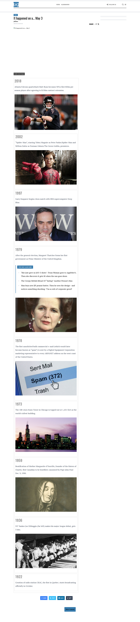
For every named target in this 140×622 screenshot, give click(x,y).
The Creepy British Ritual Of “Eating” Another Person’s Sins (46, 281)
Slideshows (65, 4)
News (58, 4)
